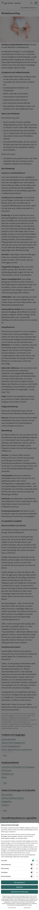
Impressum (27, 907)
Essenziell (4, 860)
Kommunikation (6, 876)
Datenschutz (12, 907)
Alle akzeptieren (19, 882)
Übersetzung (5, 868)
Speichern (19, 887)
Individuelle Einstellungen (19, 892)
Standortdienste (6, 864)
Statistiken (4, 872)
